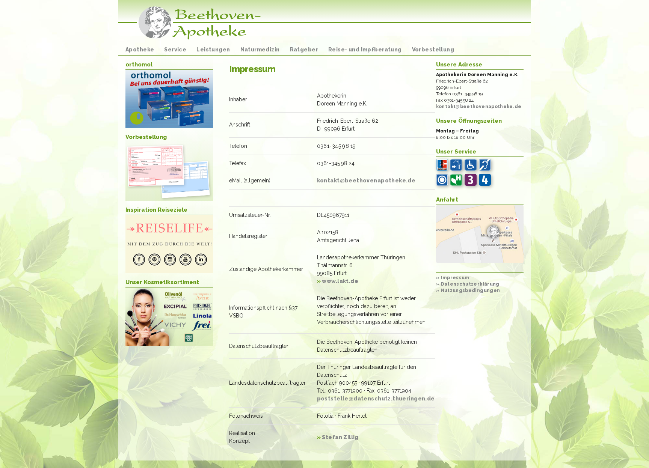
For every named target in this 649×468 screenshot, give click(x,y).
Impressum (452, 277)
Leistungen (213, 49)
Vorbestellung (433, 49)
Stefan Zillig (338, 437)
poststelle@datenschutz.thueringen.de (376, 399)
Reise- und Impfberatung (365, 49)
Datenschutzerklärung (468, 284)
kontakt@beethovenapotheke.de (366, 181)
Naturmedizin (260, 49)
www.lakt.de (337, 281)
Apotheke (139, 49)
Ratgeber (304, 49)
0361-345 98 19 (336, 146)
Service (175, 49)
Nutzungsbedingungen (468, 290)
